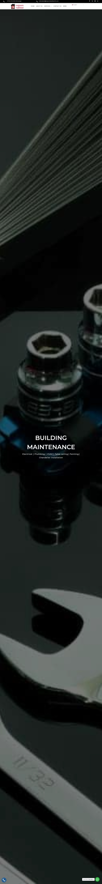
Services (47, 6)
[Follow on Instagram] (95, 1)
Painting (74, 454)
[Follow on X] (92, 1)
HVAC (50, 454)
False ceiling (61, 454)
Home (33, 6)
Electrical (27, 454)
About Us (39, 6)
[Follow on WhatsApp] (98, 1)
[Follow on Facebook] (90, 1)
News (65, 6)
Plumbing (39, 454)
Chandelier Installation (51, 457)
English (75, 4)
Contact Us (57, 6)
